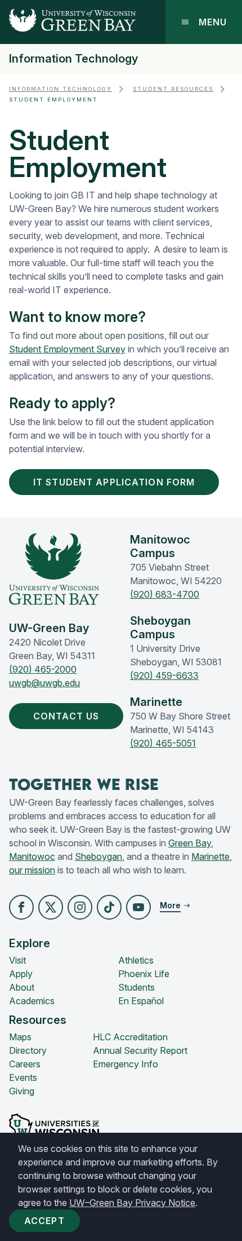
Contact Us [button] (66, 716)
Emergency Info (125, 1064)
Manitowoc (32, 856)
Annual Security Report (140, 1050)
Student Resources (173, 89)
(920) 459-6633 (164, 675)
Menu (213, 22)
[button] (21, 907)
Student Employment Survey (67, 349)
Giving (21, 1091)
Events (23, 1077)
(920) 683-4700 (164, 594)
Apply (21, 973)
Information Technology (73, 58)
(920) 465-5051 (163, 743)
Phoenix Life (143, 973)
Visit (17, 960)
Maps (20, 1037)
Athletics (136, 960)
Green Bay (189, 843)
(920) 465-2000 (43, 669)
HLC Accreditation (130, 1037)
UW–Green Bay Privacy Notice (132, 1202)
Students (136, 987)
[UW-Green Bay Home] (68, 22)
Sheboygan (98, 856)
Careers (25, 1064)
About (21, 987)
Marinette (210, 856)
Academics (32, 1000)
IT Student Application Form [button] (114, 482)
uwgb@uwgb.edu (44, 682)
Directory (28, 1050)
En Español (141, 1000)
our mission (32, 870)
